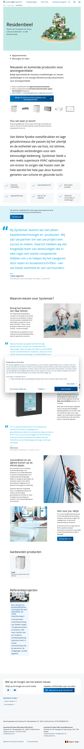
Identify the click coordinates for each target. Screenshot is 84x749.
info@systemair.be (9, 734)
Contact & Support (59, 2)
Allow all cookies (66, 389)
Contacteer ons (65, 539)
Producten (18, 2)
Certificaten (16, 217)
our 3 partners (15, 364)
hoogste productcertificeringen (19, 212)
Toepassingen (31, 2)
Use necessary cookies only (18, 389)
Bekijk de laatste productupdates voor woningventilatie (30, 98)
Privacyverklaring (32, 741)
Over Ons (44, 2)
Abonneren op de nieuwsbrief (61, 690)
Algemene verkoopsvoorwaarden (13, 741)
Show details (70, 383)
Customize (41, 389)
